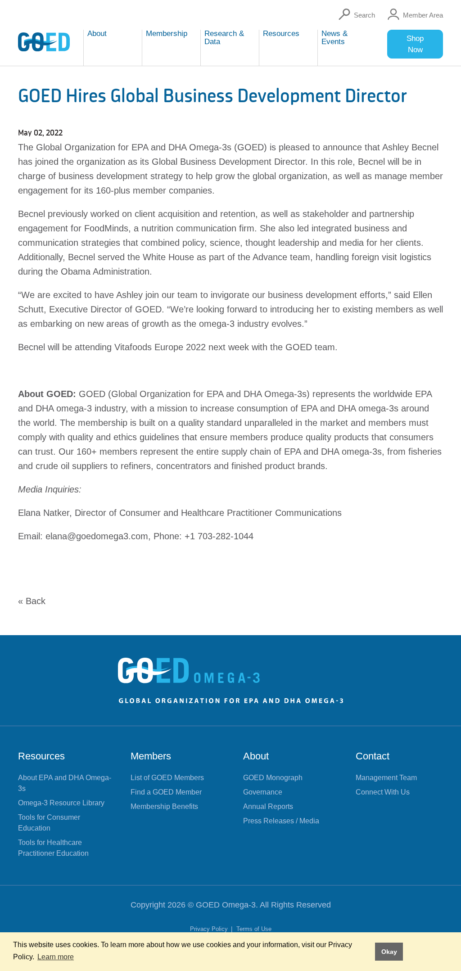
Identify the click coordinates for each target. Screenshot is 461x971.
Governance (262, 792)
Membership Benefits (164, 806)
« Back (31, 601)
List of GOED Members (167, 777)
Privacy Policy (210, 929)
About (256, 756)
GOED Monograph (273, 777)
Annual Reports (268, 806)
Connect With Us (383, 792)
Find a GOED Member (166, 792)
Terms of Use (253, 929)
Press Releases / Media (281, 821)
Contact (372, 756)
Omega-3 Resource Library (61, 803)
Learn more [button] (55, 957)
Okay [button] (389, 951)
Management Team (386, 777)
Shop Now (415, 44)
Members (151, 756)
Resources (41, 756)
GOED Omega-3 (226, 904)
